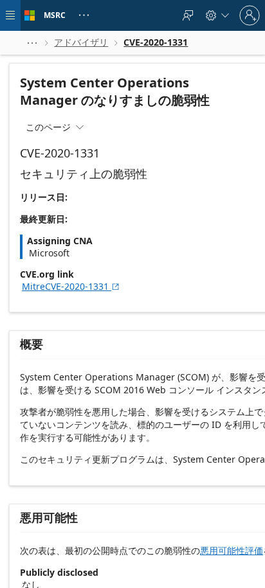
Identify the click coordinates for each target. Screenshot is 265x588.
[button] (32, 43)
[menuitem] (188, 15)
